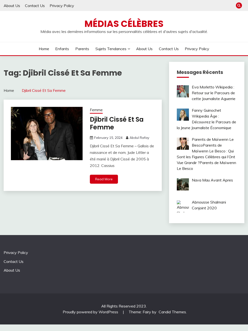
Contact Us (35, 5)
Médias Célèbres (124, 23)
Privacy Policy (62, 5)
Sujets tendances (110, 48)
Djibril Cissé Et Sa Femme (117, 123)
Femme (96, 110)
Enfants (62, 48)
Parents (82, 48)
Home (44, 48)
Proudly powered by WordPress (91, 311)
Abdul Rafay (139, 137)
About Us (12, 5)
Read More (104, 179)
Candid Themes (172, 311)
